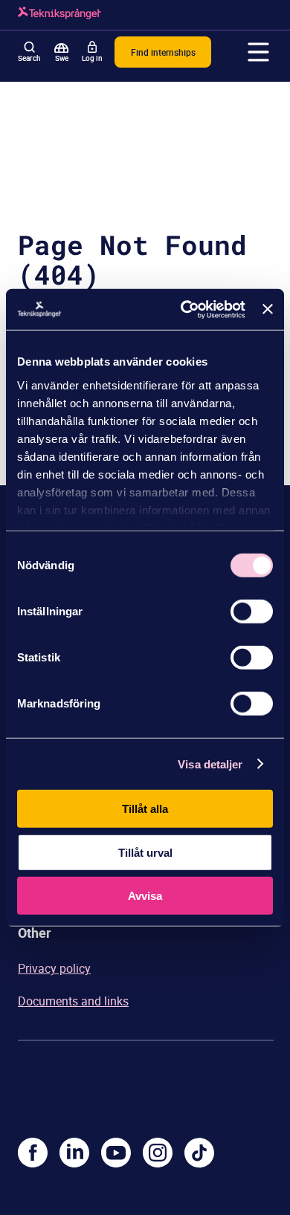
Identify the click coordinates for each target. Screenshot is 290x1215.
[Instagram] (158, 1152)
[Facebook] (33, 1152)
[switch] (252, 611)
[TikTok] (199, 1152)
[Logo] (59, 15)
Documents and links (73, 1001)
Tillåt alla (145, 809)
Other (34, 933)
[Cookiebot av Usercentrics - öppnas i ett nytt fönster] (184, 309)
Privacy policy (54, 968)
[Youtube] (116, 1152)
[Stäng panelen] (267, 309)
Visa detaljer (210, 763)
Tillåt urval (145, 852)
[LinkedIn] (74, 1152)
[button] (258, 52)
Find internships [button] (163, 52)
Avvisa (145, 896)
